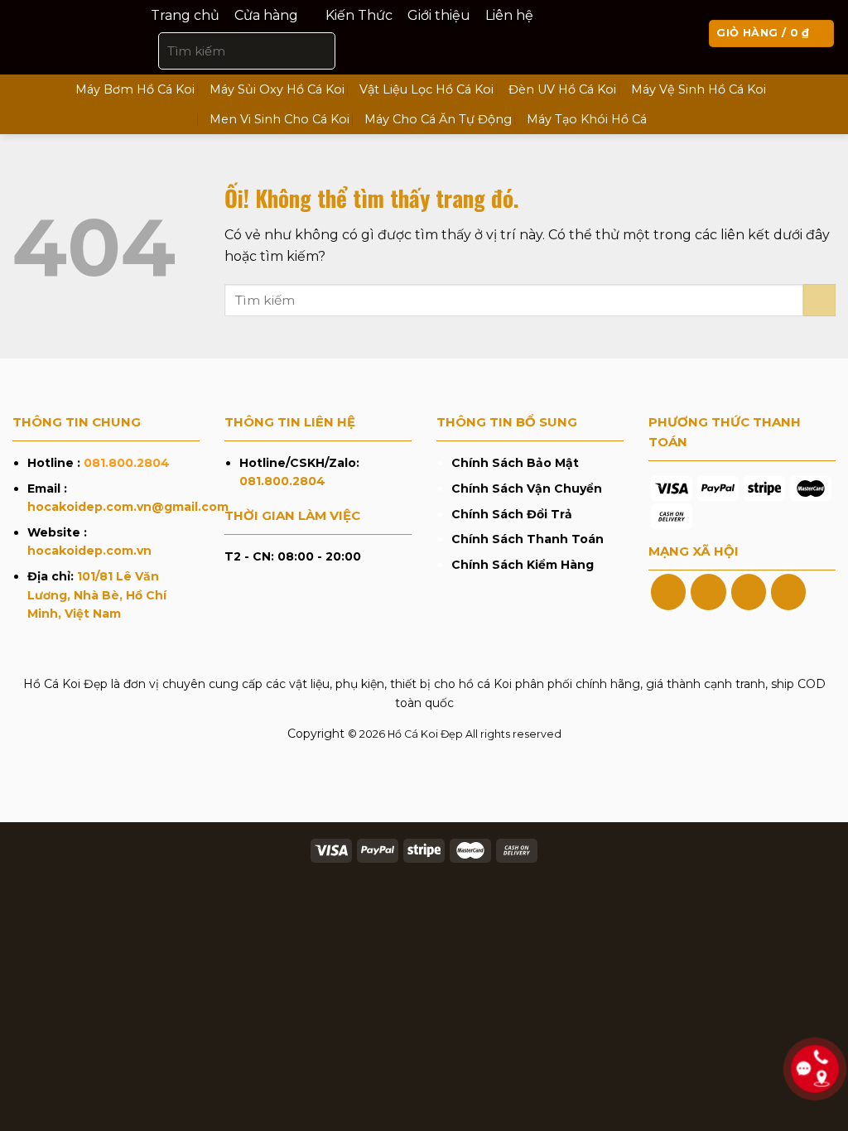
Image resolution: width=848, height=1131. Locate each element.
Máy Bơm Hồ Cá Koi (135, 89)
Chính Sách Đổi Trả (511, 514)
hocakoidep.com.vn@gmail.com (128, 506)
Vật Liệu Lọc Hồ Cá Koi (426, 89)
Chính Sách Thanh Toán (527, 539)
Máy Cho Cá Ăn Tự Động (438, 119)
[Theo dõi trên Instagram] (708, 592)
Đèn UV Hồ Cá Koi (562, 89)
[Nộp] (319, 50)
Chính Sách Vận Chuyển (526, 488)
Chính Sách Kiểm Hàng (522, 564)
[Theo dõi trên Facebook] (668, 592)
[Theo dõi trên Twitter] (748, 592)
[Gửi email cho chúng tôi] (788, 592)
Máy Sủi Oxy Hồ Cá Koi (277, 89)
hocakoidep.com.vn (89, 550)
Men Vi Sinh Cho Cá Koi (279, 119)
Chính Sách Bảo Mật (515, 462)
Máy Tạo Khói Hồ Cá (587, 119)
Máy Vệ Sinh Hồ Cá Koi (698, 89)
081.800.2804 (127, 462)
